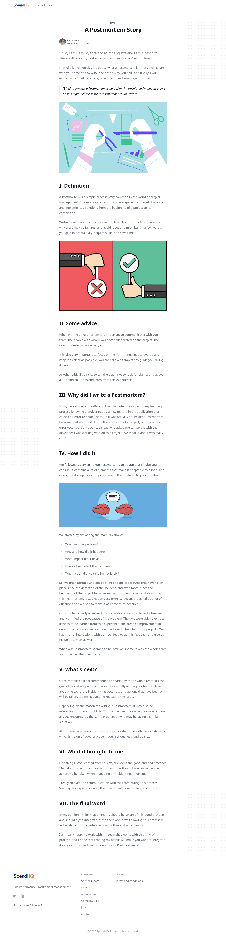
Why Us (86, 887)
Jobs (84, 907)
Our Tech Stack (44, 5)
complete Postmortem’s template (110, 465)
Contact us (88, 914)
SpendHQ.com (90, 881)
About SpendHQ (91, 894)
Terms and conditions (129, 881)
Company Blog (90, 901)
